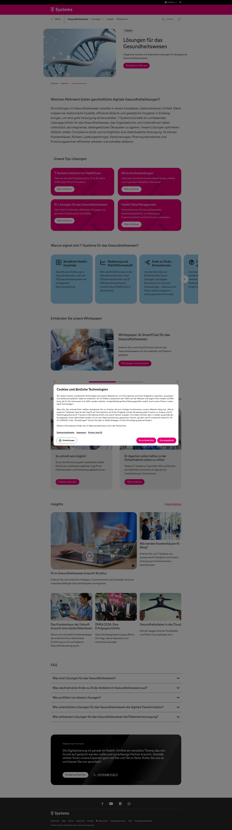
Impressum (81, 432)
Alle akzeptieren (167, 440)
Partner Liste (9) (95, 432)
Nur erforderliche (146, 440)
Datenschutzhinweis (65, 432)
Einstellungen (69, 440)
